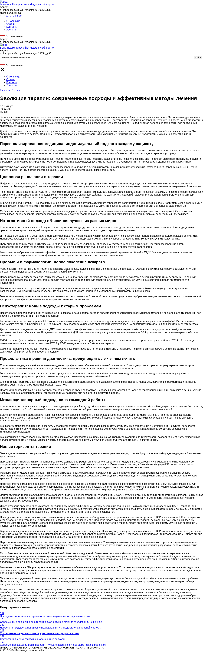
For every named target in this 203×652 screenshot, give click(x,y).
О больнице (13, 21)
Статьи (10, 24)
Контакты (11, 26)
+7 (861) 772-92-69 (11, 15)
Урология (11, 29)
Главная (5, 90)
